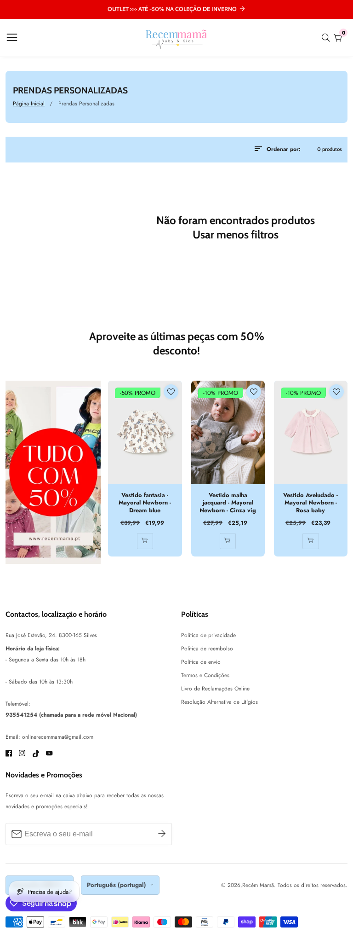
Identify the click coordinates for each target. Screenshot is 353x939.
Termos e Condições (205, 675)
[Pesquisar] (328, 38)
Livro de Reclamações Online (215, 688)
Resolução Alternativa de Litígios (219, 702)
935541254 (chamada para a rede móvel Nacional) (71, 715)
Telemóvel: (18, 704)
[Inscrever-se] (162, 834)
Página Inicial (29, 103)
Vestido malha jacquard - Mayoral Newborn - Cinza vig (227, 503)
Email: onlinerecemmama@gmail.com (49, 737)
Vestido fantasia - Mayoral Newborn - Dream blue (145, 503)
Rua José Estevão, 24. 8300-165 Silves (51, 635)
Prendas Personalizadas (86, 103)
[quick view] (145, 541)
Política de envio (201, 662)
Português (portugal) (117, 885)
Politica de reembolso (207, 648)
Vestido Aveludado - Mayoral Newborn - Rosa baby (310, 503)
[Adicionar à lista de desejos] (171, 391)
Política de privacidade (208, 635)
